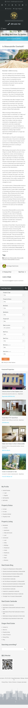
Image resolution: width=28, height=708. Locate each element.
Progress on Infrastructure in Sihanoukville (12, 569)
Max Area (7, 351)
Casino (5, 555)
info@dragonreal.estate (17, 1)
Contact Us (5, 627)
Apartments (6, 530)
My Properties (6, 498)
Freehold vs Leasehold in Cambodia (11, 591)
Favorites (9, 8)
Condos (6, 527)
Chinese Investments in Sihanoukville (11, 576)
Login (5, 493)
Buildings (6, 545)
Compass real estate (21, 682)
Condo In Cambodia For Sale (9, 471)
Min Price (5, 331)
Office (5, 542)
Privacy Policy (6, 637)
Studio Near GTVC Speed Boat (10, 417)
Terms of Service (7, 634)
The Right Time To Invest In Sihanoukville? (12, 596)
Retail (5, 557)
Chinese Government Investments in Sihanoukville (14, 571)
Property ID (6, 318)
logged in (11, 280)
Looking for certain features (9, 362)
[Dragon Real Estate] (14, 16)
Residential (5, 525)
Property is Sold (6, 516)
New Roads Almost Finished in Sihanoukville (13, 574)
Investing (15, 70)
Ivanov (2, 678)
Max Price (5, 338)
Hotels (5, 550)
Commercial (5, 537)
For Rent (5, 509)
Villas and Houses (8, 532)
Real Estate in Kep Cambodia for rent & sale (13, 618)
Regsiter (6, 495)
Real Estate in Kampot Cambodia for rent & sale (14, 616)
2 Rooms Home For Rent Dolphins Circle (12, 391)
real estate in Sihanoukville (15, 247)
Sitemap (22, 678)
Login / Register (18, 8)
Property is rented (7, 514)
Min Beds (5, 305)
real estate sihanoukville (10, 258)
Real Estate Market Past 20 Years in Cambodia (13, 593)
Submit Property (6, 490)
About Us (5, 629)
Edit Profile (5, 500)
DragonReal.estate (15, 678)
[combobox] (14, 295)
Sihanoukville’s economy (13, 259)
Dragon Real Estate (13, 266)
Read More (20, 393)
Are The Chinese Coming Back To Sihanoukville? (14, 581)
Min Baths (5, 312)
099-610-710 (15, 24)
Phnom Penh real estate (13, 109)
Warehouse (6, 552)
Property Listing (6, 632)
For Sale (5, 511)
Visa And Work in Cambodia (9, 578)
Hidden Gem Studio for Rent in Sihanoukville (13, 444)
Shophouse (6, 547)
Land (5, 535)
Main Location (6, 325)
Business (6, 560)
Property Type (6, 292)
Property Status (7, 299)
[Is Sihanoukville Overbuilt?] (14, 58)
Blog (4, 639)
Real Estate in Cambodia (8, 605)
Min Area (6, 345)
